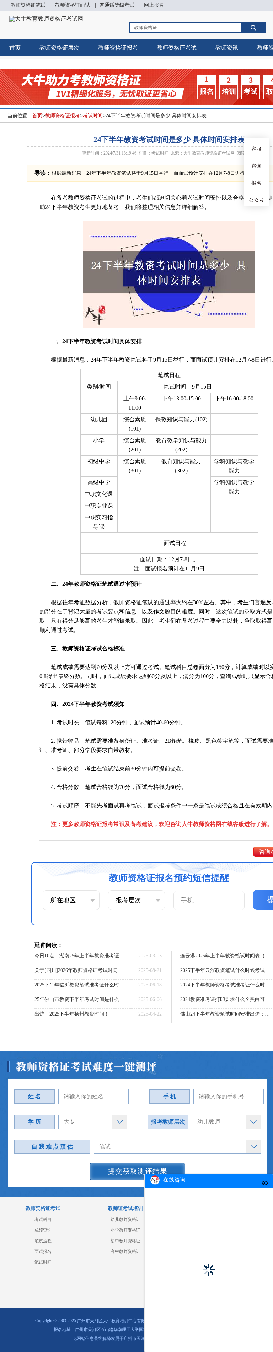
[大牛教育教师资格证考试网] (46, 19)
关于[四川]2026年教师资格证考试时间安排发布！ (79, 970)
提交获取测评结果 (137, 1171)
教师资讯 (226, 48)
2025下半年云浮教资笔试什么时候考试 (222, 970)
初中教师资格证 (125, 1240)
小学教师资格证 (125, 1230)
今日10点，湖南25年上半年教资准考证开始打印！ (79, 955)
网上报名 (154, 5)
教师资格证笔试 (28, 5)
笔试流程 (43, 1240)
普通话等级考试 (117, 5)
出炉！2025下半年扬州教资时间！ (71, 1014)
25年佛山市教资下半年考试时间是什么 (76, 999)
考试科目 (43, 1219)
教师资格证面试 (72, 5)
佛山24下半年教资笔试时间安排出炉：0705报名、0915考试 (225, 1014)
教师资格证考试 (177, 48)
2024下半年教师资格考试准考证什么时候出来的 (225, 985)
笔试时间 (43, 1262)
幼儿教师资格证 (125, 1219)
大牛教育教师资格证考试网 (209, 153)
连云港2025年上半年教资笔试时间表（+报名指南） (225, 955)
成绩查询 (43, 1230)
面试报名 (43, 1251)
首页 (15, 48)
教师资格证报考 (118, 48)
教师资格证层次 (59, 48)
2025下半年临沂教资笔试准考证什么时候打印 (79, 985)
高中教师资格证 (125, 1251)
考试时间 (93, 115)
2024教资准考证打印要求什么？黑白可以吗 (225, 999)
